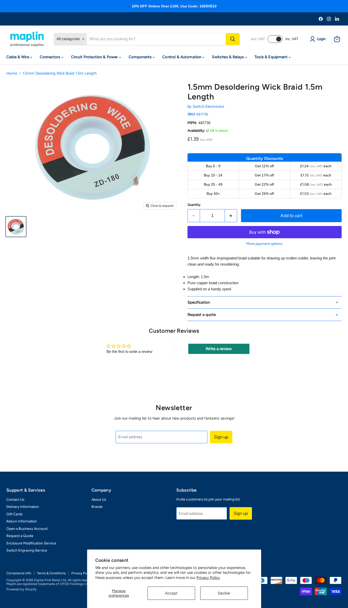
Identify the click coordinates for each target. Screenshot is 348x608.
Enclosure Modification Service (31, 543)
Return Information (21, 521)
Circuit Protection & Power (95, 57)
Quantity (194, 205)
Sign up (221, 436)
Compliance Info (18, 573)
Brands (97, 507)
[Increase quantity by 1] (231, 215)
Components (141, 57)
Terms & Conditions (51, 573)
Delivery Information (22, 507)
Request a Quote (19, 536)
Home (11, 73)
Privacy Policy (208, 577)
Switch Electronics (208, 106)
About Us (98, 499)
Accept (171, 593)
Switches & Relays (228, 57)
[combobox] (156, 39)
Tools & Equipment (272, 57)
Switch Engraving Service (26, 550)
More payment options (264, 244)
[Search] (232, 39)
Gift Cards (14, 514)
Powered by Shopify (21, 589)
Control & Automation (182, 57)
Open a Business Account (27, 529)
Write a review (219, 348)
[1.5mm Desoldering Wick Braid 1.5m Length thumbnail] (16, 227)
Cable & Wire (18, 57)
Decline (224, 593)
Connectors (50, 57)
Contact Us (15, 499)
